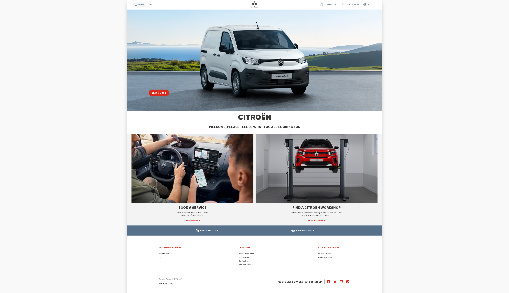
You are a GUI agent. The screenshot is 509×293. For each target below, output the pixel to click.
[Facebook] (329, 281)
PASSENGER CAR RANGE (170, 248)
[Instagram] (348, 281)
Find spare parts (325, 257)
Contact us (244, 261)
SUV (161, 257)
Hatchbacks (164, 253)
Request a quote (246, 265)
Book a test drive (246, 253)
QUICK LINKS (244, 248)
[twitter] (335, 281)
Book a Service (324, 253)
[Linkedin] (341, 281)
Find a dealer (244, 257)
